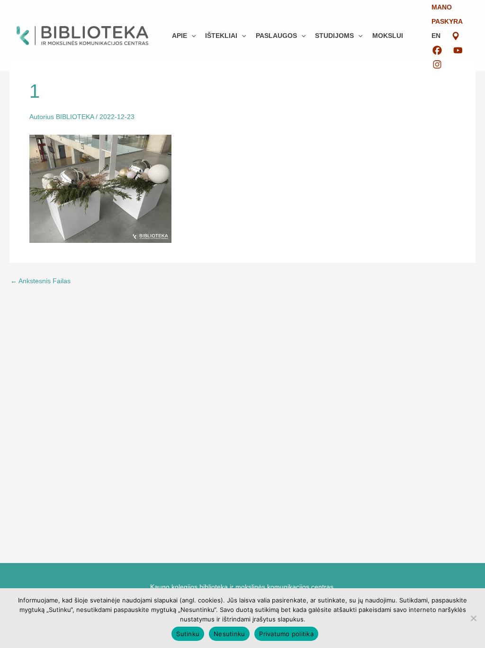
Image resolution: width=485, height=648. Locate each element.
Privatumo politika (286, 634)
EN (435, 35)
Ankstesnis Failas (40, 281)
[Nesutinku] (473, 618)
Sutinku (187, 634)
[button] (191, 35)
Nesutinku (229, 634)
